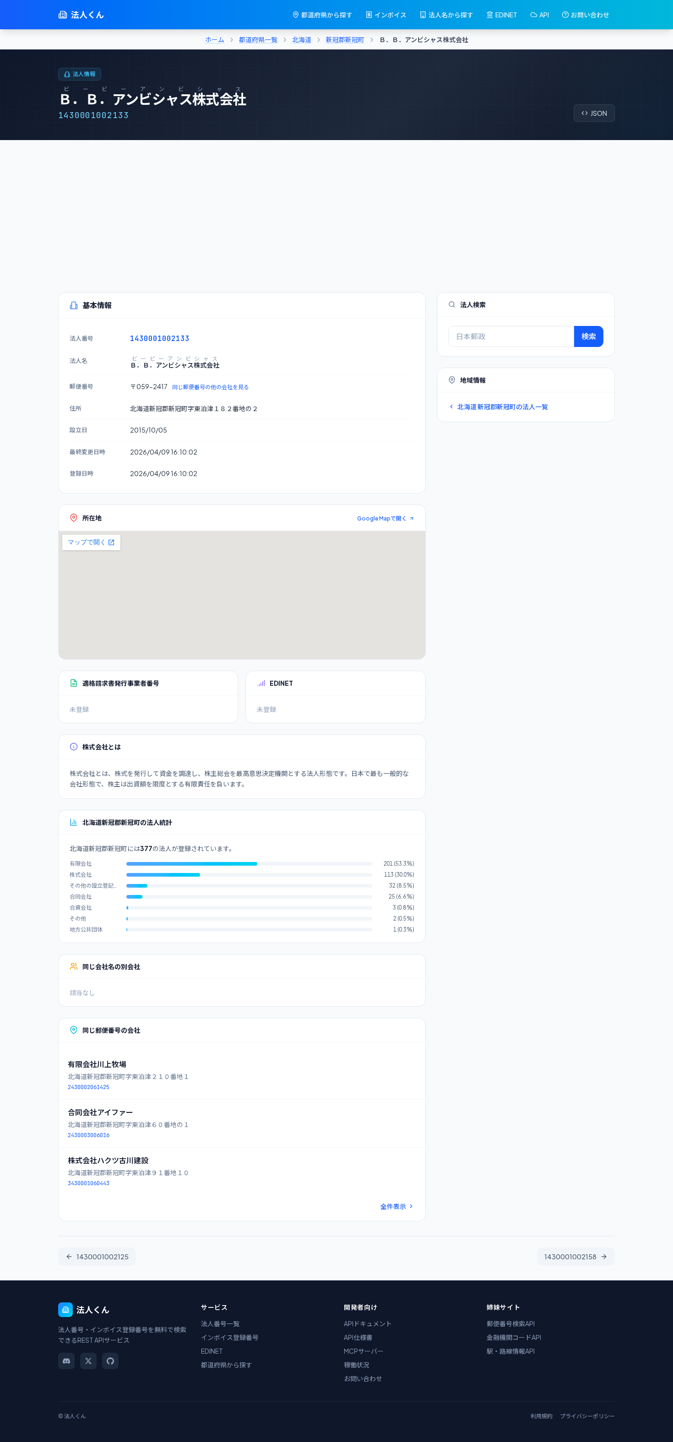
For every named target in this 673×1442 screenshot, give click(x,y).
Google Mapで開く (382, 518)
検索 (588, 336)
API (544, 15)
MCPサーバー (364, 1351)
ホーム (214, 39)
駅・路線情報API (511, 1351)
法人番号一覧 (220, 1323)
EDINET (506, 15)
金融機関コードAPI (514, 1337)
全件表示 (393, 1206)
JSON (599, 113)
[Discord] (66, 1361)
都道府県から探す (327, 15)
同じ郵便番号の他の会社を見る (210, 387)
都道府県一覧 (258, 39)
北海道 (301, 39)
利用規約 (542, 1416)
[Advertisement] (336, 209)
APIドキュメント (368, 1323)
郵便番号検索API (511, 1323)
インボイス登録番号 (230, 1337)
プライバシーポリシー (587, 1416)
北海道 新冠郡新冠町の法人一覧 (502, 406)
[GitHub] (110, 1361)
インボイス (390, 15)
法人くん (87, 14)
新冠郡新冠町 (345, 39)
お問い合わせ (590, 15)
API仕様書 (358, 1337)
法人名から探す (451, 15)
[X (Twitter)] (88, 1361)
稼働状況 (356, 1365)
